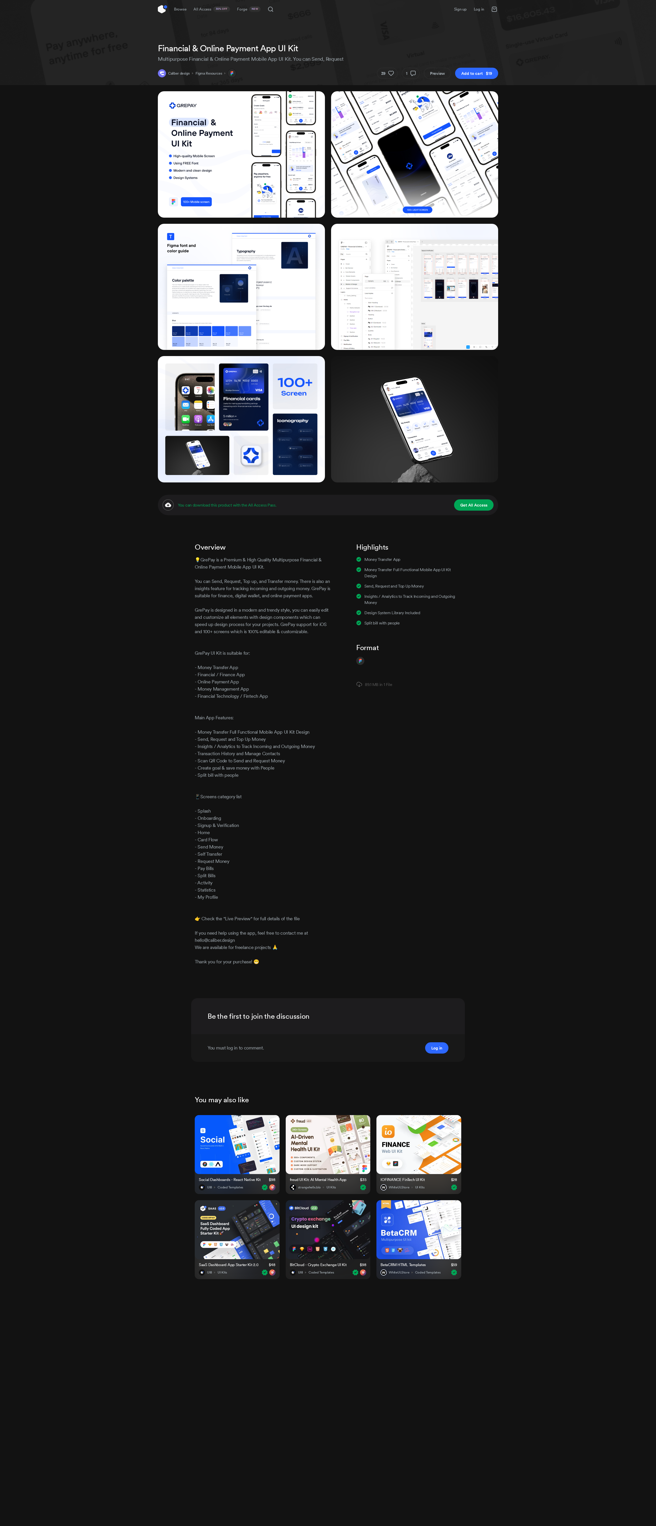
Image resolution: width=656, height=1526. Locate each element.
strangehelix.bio (309, 1187)
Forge (247, 9)
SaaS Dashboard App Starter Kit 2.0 (228, 1264)
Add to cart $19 (476, 73)
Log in (479, 9)
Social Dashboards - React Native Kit (230, 1179)
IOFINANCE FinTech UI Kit (403, 1179)
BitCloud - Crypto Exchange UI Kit (318, 1264)
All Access (210, 9)
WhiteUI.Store (399, 1187)
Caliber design (179, 73)
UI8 (209, 1187)
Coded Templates (230, 1187)
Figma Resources (209, 73)
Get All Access (473, 505)
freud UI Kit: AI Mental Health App (318, 1179)
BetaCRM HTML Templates (403, 1264)
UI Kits (331, 1187)
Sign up (460, 9)
